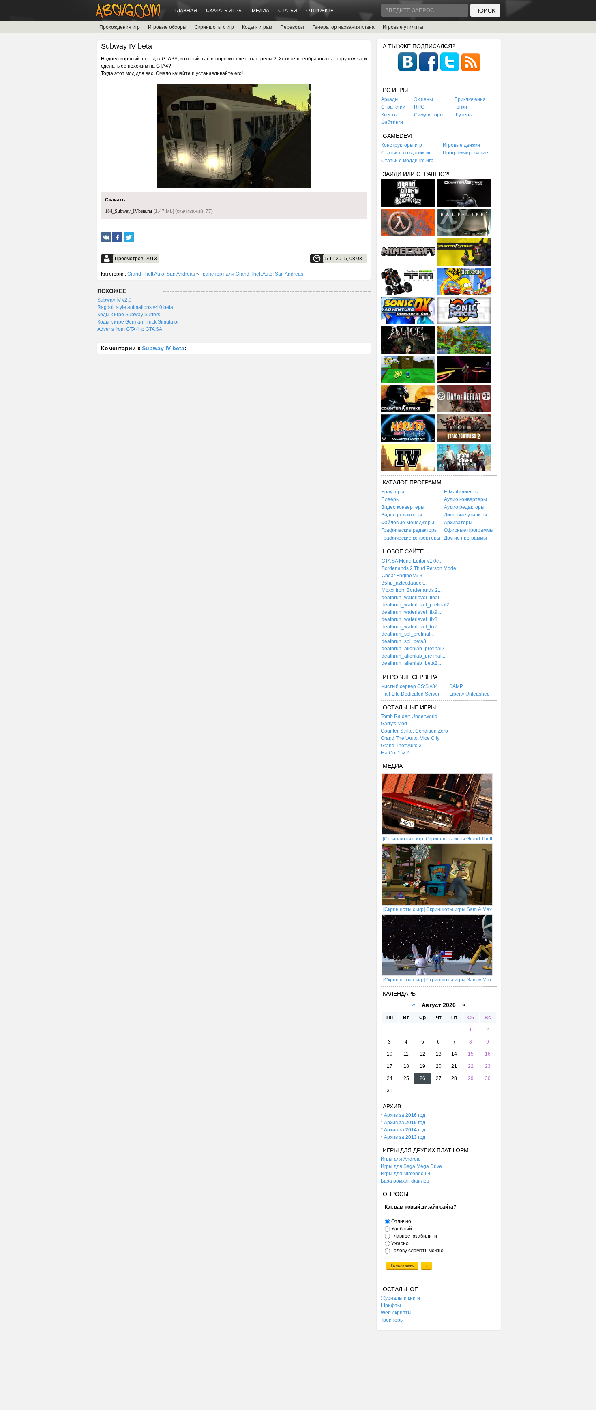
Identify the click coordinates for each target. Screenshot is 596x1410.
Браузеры (392, 492)
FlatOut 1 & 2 (395, 753)
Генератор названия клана (343, 27)
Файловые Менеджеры (407, 522)
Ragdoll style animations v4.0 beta (135, 307)
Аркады (390, 99)
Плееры (390, 499)
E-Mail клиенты (461, 492)
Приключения (470, 99)
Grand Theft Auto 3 (401, 745)
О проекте (320, 10)
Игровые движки (461, 145)
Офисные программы (468, 530)
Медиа (260, 10)
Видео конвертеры (402, 507)
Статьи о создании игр (407, 153)
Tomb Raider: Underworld (409, 716)
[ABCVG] (128, 16)
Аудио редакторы (464, 507)
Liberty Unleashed (469, 694)
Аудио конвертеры (465, 499)
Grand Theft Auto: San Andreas (161, 274)
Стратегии (393, 107)
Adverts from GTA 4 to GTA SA (129, 329)
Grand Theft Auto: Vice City (410, 738)
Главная (185, 10)
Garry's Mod (394, 723)
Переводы (292, 27)
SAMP (456, 686)
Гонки (460, 107)
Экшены (423, 99)
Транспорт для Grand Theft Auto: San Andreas (251, 274)
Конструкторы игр (401, 145)
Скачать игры (224, 10)
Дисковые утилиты (465, 515)
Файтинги (392, 122)
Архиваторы (458, 522)
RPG (419, 107)
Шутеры (463, 115)
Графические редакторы (409, 530)
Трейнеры (392, 1320)
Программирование (465, 153)
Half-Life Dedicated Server (410, 694)
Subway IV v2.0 (114, 300)
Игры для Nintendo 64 (406, 1173)
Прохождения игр (119, 27)
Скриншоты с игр (214, 27)
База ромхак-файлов (405, 1181)
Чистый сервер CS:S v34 (409, 686)
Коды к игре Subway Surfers (128, 314)
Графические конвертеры (410, 538)
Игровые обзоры (167, 27)
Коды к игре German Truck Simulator (138, 322)
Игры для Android (401, 1159)
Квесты (389, 115)
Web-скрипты (396, 1313)
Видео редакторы (401, 515)
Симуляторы (429, 115)
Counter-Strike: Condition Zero (414, 731)
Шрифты (391, 1305)
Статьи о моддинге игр (407, 160)
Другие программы (465, 538)
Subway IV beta (163, 348)
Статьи (287, 10)
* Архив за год (403, 1115)
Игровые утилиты (403, 27)
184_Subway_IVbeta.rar (128, 211)
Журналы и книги (400, 1298)
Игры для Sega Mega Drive (411, 1166)
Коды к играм (257, 27)
